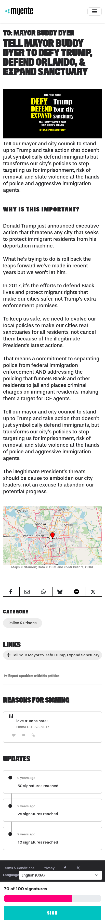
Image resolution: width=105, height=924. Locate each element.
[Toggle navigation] (94, 11)
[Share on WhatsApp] (44, 592)
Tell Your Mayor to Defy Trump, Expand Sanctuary (55, 655)
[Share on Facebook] (11, 592)
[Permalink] (33, 735)
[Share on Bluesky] (60, 592)
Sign (52, 913)
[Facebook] (65, 868)
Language (11, 875)
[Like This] (13, 735)
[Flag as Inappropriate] (23, 735)
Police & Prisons (22, 623)
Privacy (49, 868)
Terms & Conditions (18, 868)
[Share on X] (93, 592)
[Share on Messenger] (77, 592)
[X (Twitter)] (78, 868)
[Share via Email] (27, 592)
